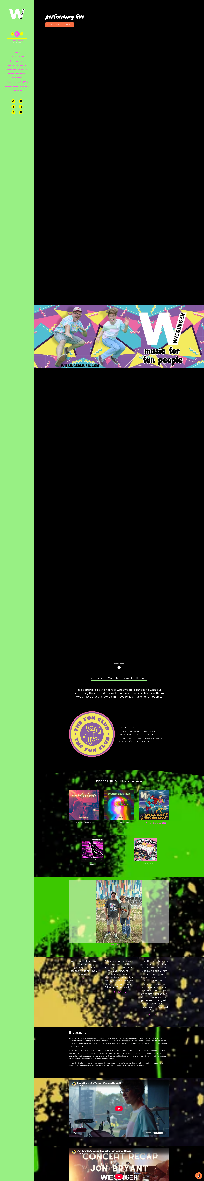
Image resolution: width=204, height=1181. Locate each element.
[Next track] (21, 34)
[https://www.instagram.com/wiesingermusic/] (21, 107)
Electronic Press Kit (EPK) (17, 82)
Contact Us (17, 90)
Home (17, 53)
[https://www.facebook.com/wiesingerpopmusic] (13, 112)
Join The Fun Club (17, 57)
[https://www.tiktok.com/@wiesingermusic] (13, 107)
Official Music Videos (17, 73)
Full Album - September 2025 (154, 823)
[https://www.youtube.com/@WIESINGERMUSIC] (21, 112)
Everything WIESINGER (17, 69)
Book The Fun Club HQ (17, 65)
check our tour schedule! (59, 25)
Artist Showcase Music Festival (17, 86)
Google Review (85, 979)
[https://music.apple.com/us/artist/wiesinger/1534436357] (21, 101)
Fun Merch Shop (17, 61)
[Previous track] (12, 34)
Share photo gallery (120, 945)
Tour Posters (17, 78)
